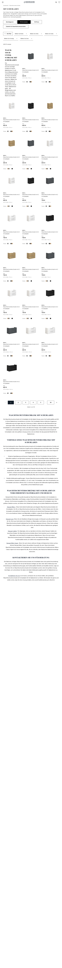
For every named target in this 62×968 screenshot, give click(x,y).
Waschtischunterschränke (14, 5)
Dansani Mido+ (11, 507)
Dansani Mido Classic (12, 543)
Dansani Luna (9, 519)
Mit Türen (36, 22)
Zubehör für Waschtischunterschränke (16, 26)
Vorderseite (5, 5)
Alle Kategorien (10, 22)
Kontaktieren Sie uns (14, 575)
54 (50, 402)
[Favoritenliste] (59, 2)
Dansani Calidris (12, 531)
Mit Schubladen (24, 22)
